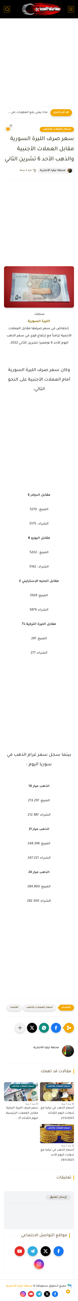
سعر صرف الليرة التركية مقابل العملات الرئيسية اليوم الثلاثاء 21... (22, 1113)
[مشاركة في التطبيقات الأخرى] (20, 1028)
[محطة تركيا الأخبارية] (39, 9)
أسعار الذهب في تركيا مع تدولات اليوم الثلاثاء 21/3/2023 (57, 1113)
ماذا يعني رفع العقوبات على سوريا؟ (26, 112)
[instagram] (39, 1264)
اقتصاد (14, 1007)
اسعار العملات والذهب (57, 129)
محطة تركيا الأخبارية (19, 1286)
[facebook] (59, 1251)
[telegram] (33, 1251)
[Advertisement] (39, 65)
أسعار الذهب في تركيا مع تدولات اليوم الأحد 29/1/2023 (57, 1155)
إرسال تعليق (58, 1197)
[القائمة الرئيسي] (71, 9)
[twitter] (46, 1251)
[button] (56, 1028)
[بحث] (7, 9)
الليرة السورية (39, 321)
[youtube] (20, 1251)
